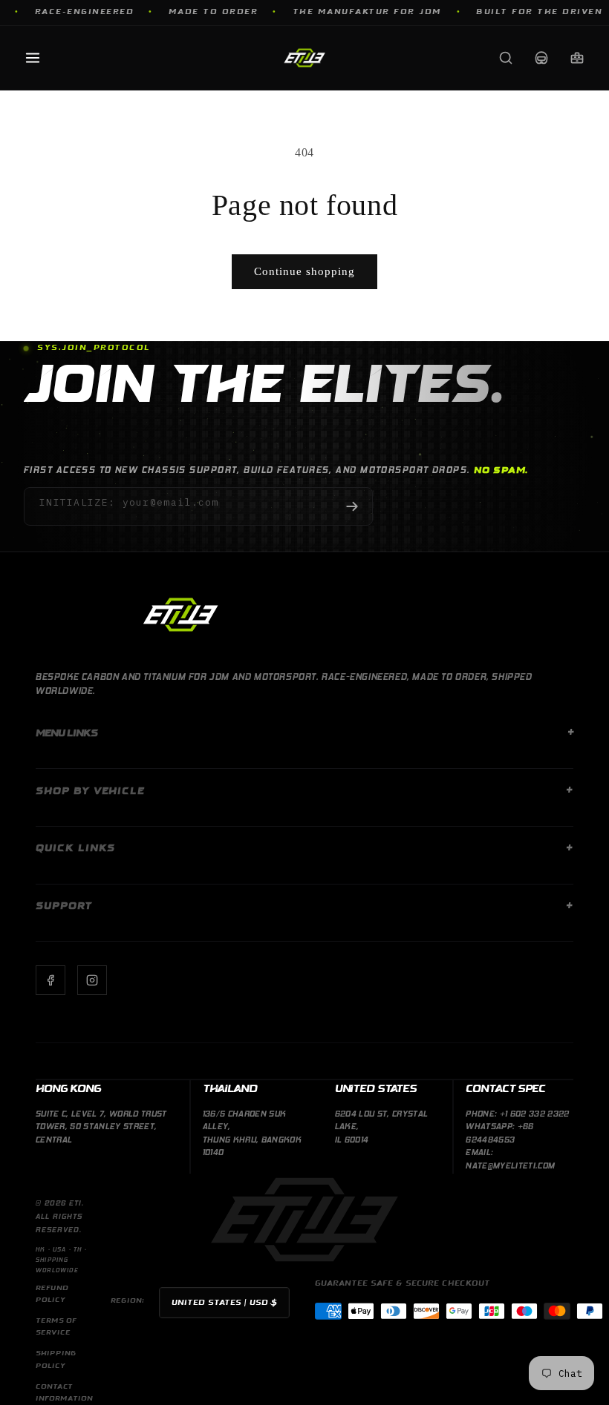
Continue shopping (304, 271)
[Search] (505, 57)
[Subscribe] (352, 506)
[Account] (541, 57)
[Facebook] (50, 980)
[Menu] (33, 58)
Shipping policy (56, 1359)
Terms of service (56, 1327)
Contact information (64, 1392)
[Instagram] (92, 980)
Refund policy (52, 1294)
